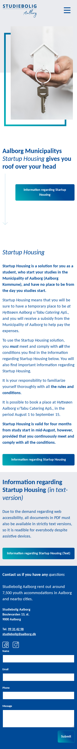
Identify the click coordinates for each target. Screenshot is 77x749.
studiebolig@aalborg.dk (19, 634)
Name (5, 651)
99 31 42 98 (16, 629)
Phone (6, 688)
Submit (66, 736)
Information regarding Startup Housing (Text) (38, 553)
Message (7, 706)
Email (5, 669)
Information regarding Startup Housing (45, 192)
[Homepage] (20, 10)
